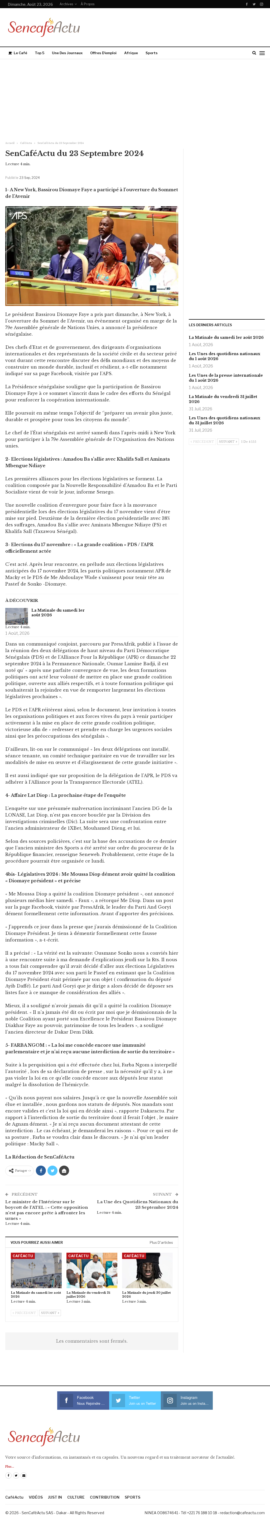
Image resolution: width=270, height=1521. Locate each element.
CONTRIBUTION (104, 1497)
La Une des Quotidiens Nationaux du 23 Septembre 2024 (137, 1204)
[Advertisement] (135, 98)
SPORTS (132, 1497)
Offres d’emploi (103, 53)
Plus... (9, 1466)
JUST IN (55, 1497)
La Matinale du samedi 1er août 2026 (58, 612)
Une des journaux (67, 53)
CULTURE (76, 1497)
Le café (20, 53)
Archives (66, 4)
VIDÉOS (36, 1497)
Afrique (131, 53)
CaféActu (23, 1256)
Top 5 (39, 53)
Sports (152, 53)
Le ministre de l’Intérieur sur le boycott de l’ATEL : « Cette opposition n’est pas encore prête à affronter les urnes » (46, 1210)
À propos (87, 4)
